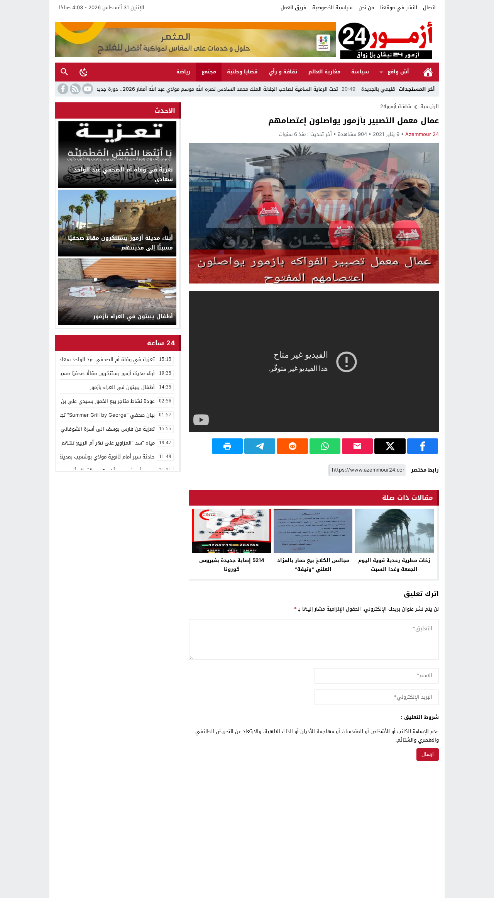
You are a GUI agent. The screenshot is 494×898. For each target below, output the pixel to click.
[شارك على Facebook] (422, 446)
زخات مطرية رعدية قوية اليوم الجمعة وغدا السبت (394, 564)
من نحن (366, 7)
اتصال (429, 7)
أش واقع (398, 71)
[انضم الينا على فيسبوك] (62, 88)
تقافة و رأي (283, 71)
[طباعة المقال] (227, 446)
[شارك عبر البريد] (357, 446)
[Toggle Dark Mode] (84, 72)
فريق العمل (293, 7)
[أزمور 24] (387, 39)
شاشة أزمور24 (395, 106)
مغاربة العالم (324, 71)
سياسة (360, 71)
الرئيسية (428, 72)
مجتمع (208, 71)
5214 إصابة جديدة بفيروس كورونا (231, 564)
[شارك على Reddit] (292, 446)
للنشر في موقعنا (398, 7)
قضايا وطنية (242, 71)
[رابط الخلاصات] (74, 88)
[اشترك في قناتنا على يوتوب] (87, 88)
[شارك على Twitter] (389, 446)
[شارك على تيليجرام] (259, 446)
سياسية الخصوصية (332, 7)
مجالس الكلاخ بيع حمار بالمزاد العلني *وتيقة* (313, 564)
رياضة (183, 71)
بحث (64, 72)
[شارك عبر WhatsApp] (324, 446)
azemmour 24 (422, 134)
